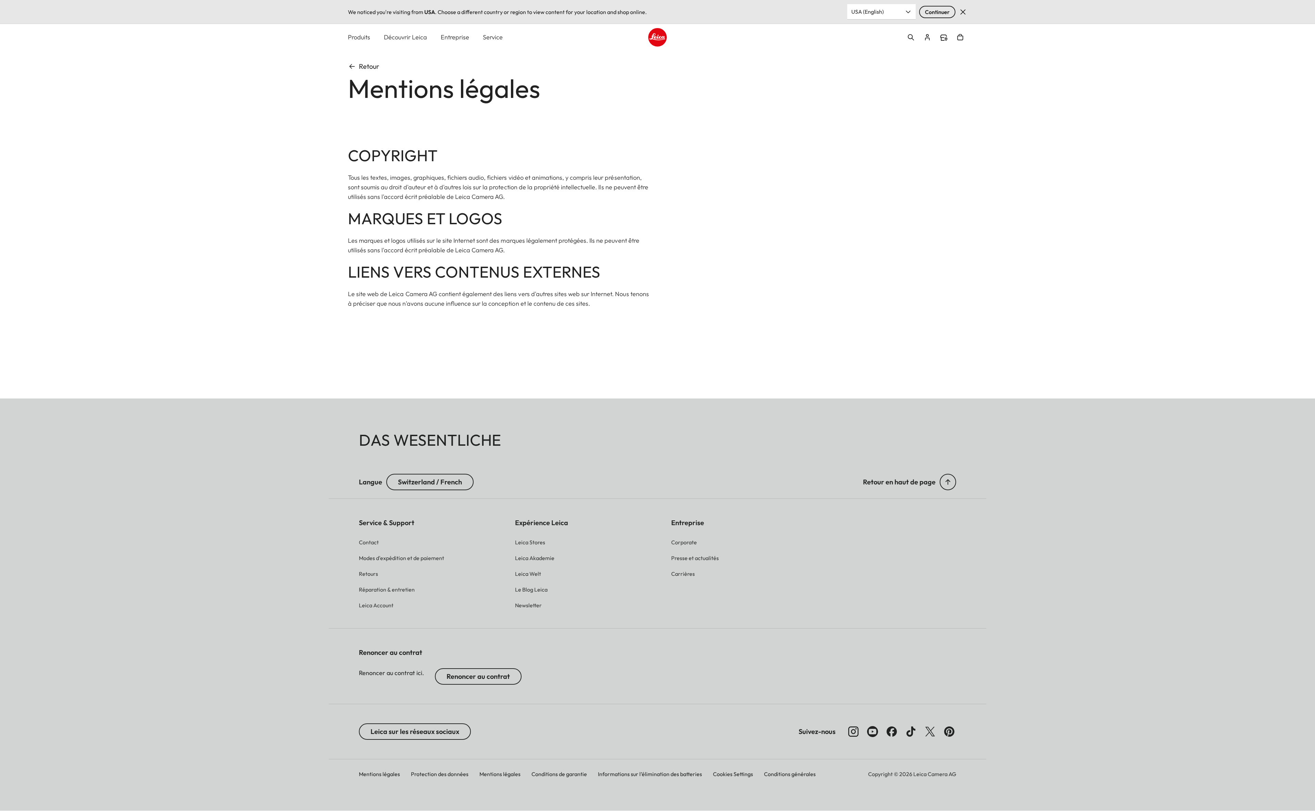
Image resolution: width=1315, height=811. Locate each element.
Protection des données (439, 774)
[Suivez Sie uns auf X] (930, 731)
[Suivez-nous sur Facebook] (892, 731)
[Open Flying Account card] (927, 37)
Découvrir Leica (405, 37)
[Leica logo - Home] (657, 37)
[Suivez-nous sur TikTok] (911, 731)
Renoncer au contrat (478, 676)
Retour (369, 66)
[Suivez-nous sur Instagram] (853, 731)
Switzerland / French (430, 482)
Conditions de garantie (559, 774)
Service (493, 37)
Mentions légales (379, 774)
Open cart (960, 37)
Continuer (937, 12)
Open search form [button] (911, 37)
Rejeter (963, 12)
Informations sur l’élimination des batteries (650, 774)
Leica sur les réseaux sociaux (415, 731)
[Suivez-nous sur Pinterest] (949, 731)
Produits (359, 37)
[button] (948, 482)
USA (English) (867, 11)
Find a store (944, 37)
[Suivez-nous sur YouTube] (872, 731)
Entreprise (455, 37)
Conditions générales (790, 774)
